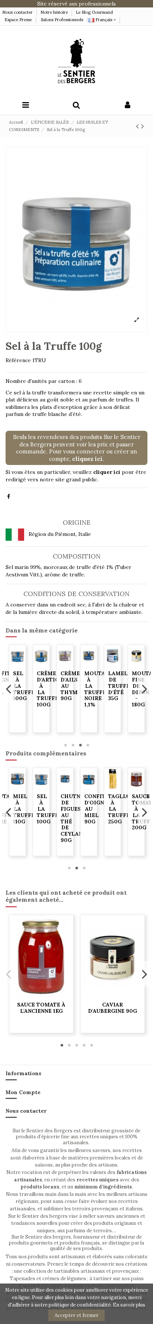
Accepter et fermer (76, 1315)
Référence (18, 360)
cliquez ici (87, 458)
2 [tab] (72, 745)
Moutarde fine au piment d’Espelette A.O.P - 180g (55, 695)
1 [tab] (65, 745)
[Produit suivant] (142, 126)
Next (144, 689)
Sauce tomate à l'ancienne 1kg (41, 1007)
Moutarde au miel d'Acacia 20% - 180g (76, 692)
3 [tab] (80, 745)
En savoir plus (129, 1305)
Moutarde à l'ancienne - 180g (29, 686)
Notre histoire (54, 12)
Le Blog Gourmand (94, 12)
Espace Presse (18, 19)
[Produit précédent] (138, 126)
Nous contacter (18, 12)
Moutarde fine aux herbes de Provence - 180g (124, 695)
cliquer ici (106, 472)
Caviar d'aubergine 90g (112, 1007)
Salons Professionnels (62, 19)
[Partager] (8, 496)
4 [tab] (87, 745)
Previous (8, 689)
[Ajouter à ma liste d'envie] (17, 664)
